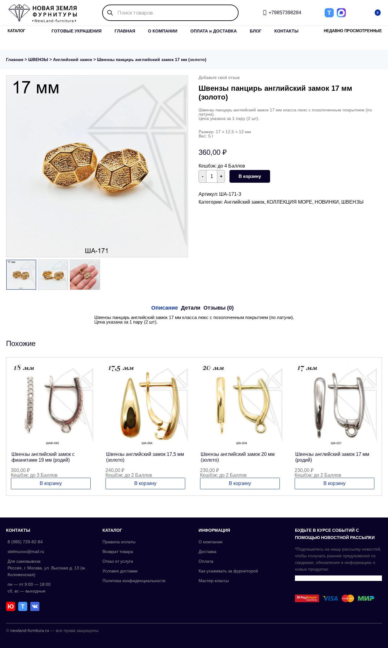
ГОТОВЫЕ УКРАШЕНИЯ (77, 31)
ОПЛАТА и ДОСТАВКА (213, 31)
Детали (190, 308)
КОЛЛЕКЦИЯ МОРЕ (289, 202)
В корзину (250, 176)
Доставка (207, 551)
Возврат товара (117, 551)
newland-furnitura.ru (29, 630)
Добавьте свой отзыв (219, 77)
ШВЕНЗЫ (38, 59)
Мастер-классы (214, 580)
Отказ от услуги (117, 561)
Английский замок (72, 59)
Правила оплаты (118, 541)
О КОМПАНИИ (162, 31)
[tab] (164, 307)
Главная (14, 59)
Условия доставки (120, 570)
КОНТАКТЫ (286, 31)
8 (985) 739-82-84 (25, 541)
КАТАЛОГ (16, 31)
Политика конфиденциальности (134, 580)
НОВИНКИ (327, 202)
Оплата (206, 561)
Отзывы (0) (218, 308)
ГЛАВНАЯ (125, 31)
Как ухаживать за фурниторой (228, 570)
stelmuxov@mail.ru (26, 551)
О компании (210, 541)
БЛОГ (256, 31)
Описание (164, 308)
